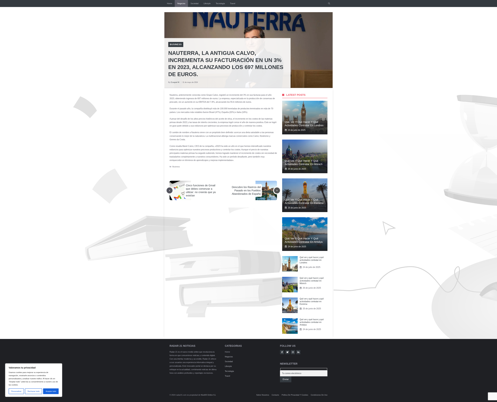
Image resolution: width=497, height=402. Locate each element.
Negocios (181, 3)
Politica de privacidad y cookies (295, 395)
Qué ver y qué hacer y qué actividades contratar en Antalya (312, 322)
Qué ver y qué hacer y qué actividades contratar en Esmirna (312, 301)
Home (169, 3)
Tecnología (220, 3)
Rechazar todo (34, 391)
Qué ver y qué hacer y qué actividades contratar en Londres (312, 260)
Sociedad (194, 3)
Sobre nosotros (262, 395)
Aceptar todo (51, 391)
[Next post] (277, 190)
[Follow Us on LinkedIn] (298, 352)
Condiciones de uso (319, 395)
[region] (33, 380)
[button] (329, 3)
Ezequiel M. (175, 82)
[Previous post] (169, 190)
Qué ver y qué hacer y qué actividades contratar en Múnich (312, 281)
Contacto (275, 395)
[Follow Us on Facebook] (282, 352)
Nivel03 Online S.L (208, 395)
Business (176, 44)
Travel (232, 3)
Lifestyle (207, 3)
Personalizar (16, 391)
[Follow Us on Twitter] (287, 352)
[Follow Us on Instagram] (293, 352)
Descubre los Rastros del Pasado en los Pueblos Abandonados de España (246, 190)
